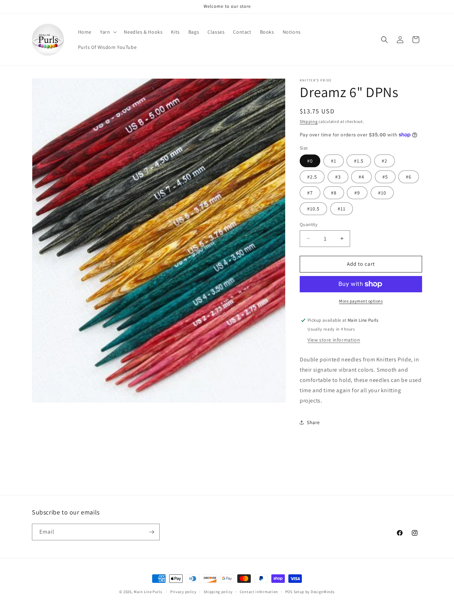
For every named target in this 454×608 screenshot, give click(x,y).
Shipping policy (218, 591)
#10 (382, 193)
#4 (361, 177)
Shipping (309, 121)
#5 (385, 177)
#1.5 (359, 161)
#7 (310, 193)
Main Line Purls (148, 591)
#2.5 (312, 177)
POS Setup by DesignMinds (310, 591)
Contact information (259, 591)
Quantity (308, 224)
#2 (384, 161)
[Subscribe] (151, 532)
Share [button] (313, 422)
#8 (334, 193)
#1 (333, 161)
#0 (310, 161)
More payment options (361, 301)
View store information (334, 340)
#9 (357, 193)
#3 (338, 177)
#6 (408, 177)
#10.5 (313, 209)
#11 (341, 209)
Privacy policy (183, 591)
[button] (108, 31)
